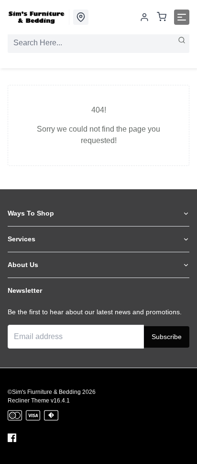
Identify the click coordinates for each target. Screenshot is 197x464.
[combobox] (98, 43)
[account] (144, 17)
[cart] (161, 17)
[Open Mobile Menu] (181, 17)
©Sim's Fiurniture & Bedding (44, 392)
